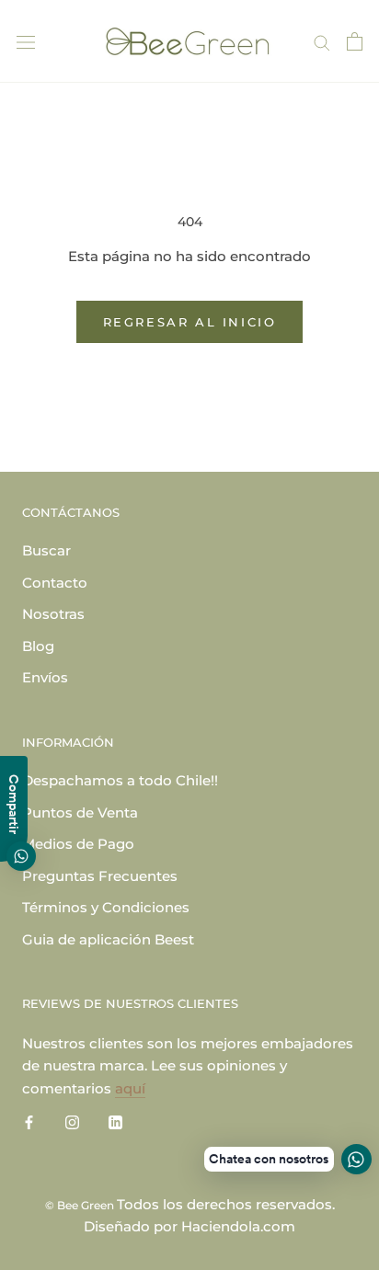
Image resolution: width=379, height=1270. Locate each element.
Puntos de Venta (80, 812)
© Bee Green (81, 1205)
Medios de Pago (78, 843)
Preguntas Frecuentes (100, 876)
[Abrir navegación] (26, 41)
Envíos (45, 677)
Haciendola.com (238, 1226)
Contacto (54, 582)
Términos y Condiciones (106, 907)
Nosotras (53, 614)
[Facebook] (29, 1122)
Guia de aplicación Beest (108, 939)
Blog (38, 646)
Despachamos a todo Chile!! (120, 780)
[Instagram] (72, 1122)
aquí (130, 1088)
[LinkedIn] (115, 1122)
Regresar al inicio (190, 322)
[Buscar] (322, 41)
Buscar (46, 550)
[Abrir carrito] (354, 41)
